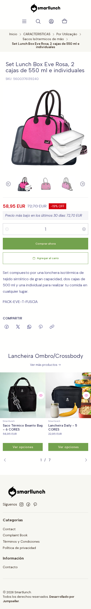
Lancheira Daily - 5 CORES (62, 427)
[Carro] (64, 21)
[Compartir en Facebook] (6, 327)
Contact (9, 529)
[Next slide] (84, 184)
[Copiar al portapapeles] (52, 327)
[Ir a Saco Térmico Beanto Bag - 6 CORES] (23, 395)
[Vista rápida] (41, 395)
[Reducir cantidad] (7, 229)
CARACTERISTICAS (36, 34)
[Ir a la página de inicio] (45, 8)
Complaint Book (15, 535)
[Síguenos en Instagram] (21, 504)
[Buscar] (38, 21)
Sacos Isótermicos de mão (43, 39)
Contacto (10, 567)
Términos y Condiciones (21, 541)
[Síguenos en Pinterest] (35, 504)
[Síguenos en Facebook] (28, 504)
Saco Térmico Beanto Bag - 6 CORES (23, 427)
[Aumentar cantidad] (84, 229)
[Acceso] (51, 21)
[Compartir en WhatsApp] (29, 327)
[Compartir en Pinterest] (41, 327)
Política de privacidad (19, 548)
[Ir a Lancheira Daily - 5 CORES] (68, 395)
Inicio (13, 34)
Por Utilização (66, 34)
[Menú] (24, 21)
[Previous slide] (6, 184)
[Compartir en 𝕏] (18, 327)
